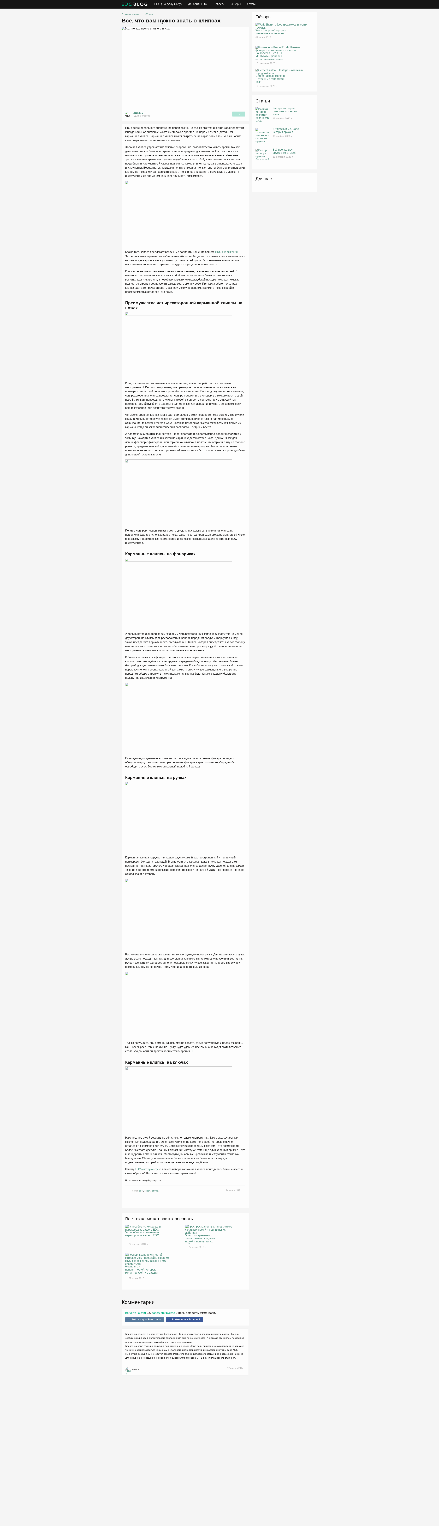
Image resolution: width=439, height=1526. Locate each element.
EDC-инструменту (146, 1169)
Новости (218, 4)
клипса (155, 1191)
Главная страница (131, 14)
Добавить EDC (197, 4)
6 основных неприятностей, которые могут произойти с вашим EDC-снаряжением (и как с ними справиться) (142, 1270)
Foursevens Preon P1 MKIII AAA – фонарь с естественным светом (269, 56)
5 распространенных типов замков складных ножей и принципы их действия (200, 1239)
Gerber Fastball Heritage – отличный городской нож (271, 78)
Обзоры (236, 4)
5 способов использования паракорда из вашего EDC (142, 1234)
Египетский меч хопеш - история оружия (288, 130)
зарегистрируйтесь (163, 1312)
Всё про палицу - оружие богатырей (284, 151)
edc (141, 1191)
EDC (194, 1051)
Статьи (251, 4)
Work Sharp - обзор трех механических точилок (271, 32)
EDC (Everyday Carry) (168, 4)
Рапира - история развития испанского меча (286, 111)
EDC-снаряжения (226, 252)
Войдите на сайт (136, 1312)
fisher (147, 1191)
